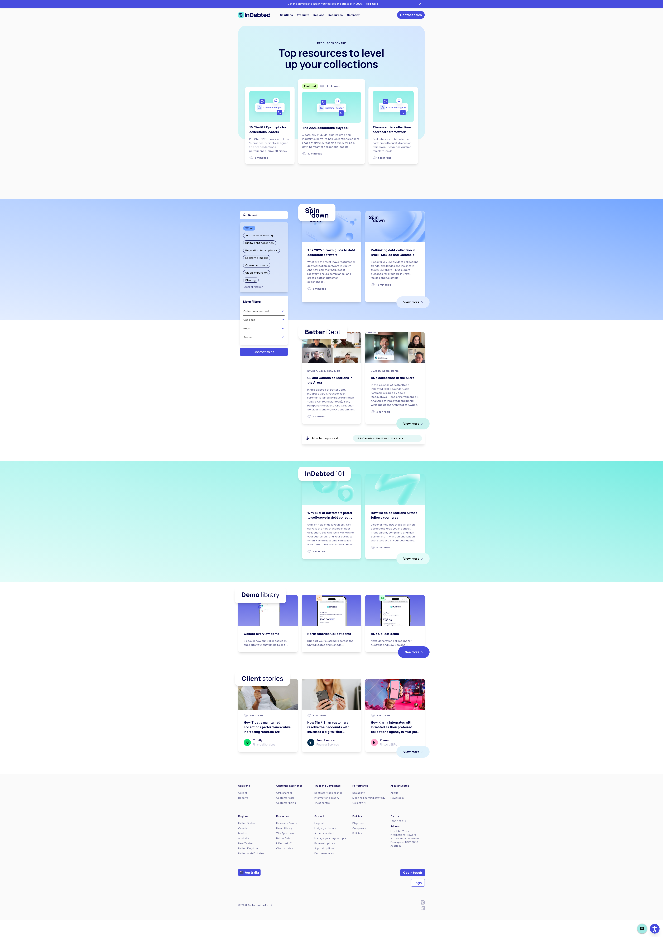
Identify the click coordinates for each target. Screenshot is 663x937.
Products (303, 15)
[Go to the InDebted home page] (254, 15)
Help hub (319, 823)
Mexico (242, 833)
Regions (318, 15)
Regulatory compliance (328, 792)
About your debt (324, 833)
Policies (357, 833)
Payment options (324, 843)
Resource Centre (286, 823)
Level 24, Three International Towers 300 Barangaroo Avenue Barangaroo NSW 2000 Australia (405, 838)
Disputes (358, 823)
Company (353, 15)
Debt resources (324, 853)
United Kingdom (248, 848)
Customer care (285, 797)
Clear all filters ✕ (253, 287)
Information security (326, 797)
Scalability (358, 792)
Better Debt (283, 838)
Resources (335, 15)
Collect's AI (359, 802)
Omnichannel (284, 792)
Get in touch (412, 872)
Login (418, 883)
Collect (242, 792)
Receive (243, 797)
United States (247, 823)
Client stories (284, 848)
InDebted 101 (284, 843)
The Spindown (285, 833)
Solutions (286, 15)
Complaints (359, 828)
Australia (243, 838)
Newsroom (397, 797)
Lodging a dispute (325, 828)
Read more (371, 3)
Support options (324, 848)
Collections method (256, 311)
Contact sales (411, 15)
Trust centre (322, 802)
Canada (243, 828)
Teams (247, 337)
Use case (249, 320)
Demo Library (284, 828)
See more (412, 652)
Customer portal (286, 802)
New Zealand (246, 843)
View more (411, 302)
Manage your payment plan (330, 838)
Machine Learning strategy (368, 797)
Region (247, 328)
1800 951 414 (398, 821)
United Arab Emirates (251, 853)
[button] (655, 929)
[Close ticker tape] (420, 4)
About (394, 792)
